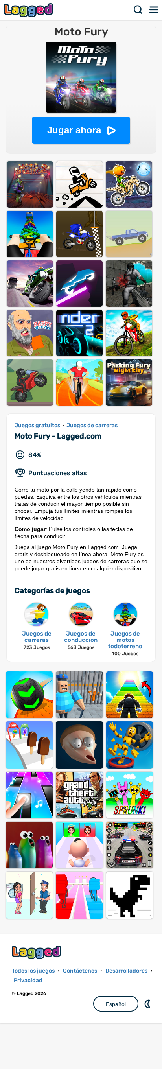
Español (116, 1004)
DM (148, 1004)
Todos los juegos (33, 971)
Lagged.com (37, 952)
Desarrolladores (126, 971)
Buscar (138, 10)
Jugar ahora (74, 130)
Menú (154, 10)
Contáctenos (80, 971)
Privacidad (28, 980)
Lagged (29, 10)
